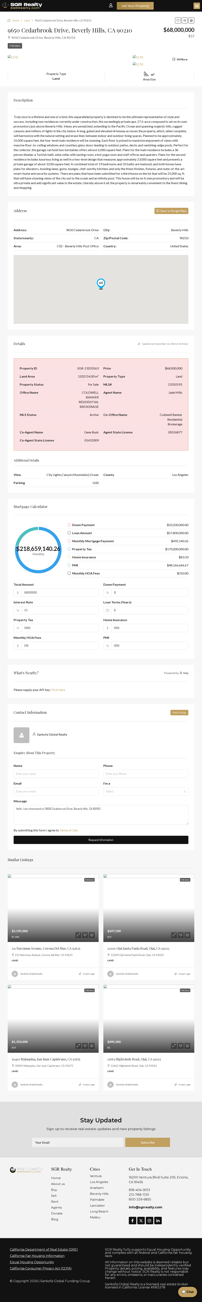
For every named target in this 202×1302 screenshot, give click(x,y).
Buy (54, 1190)
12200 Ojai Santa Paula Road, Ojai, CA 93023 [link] (138, 948)
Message (20, 801)
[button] (197, 6)
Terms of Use (69, 830)
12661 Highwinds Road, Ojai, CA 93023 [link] (134, 1059)
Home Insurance (115, 620)
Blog (54, 1219)
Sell (53, 1196)
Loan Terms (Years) (117, 602)
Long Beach (99, 1211)
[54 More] (163, 64)
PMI (106, 637)
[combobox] (145, 791)
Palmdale (97, 1199)
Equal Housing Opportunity (32, 1262)
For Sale (15, 45)
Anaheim (97, 1188)
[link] (53, 908)
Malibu (95, 1217)
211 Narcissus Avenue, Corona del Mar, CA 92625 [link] (46, 948)
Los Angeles (99, 1182)
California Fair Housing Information (37, 1256)
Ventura (96, 1176)
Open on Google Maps (173, 211)
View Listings (179, 712)
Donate (57, 1213)
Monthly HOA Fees (27, 637)
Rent (54, 1201)
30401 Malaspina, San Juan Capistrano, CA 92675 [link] (46, 1059)
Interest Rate (23, 602)
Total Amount (24, 584)
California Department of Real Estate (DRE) (44, 1249)
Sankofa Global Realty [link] (31, 973)
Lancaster (97, 1205)
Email (18, 783)
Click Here (57, 690)
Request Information (101, 840)
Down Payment (114, 584)
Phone (108, 765)
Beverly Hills (99, 1194)
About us (58, 1184)
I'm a (106, 783)
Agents (56, 1207)
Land (27, 20)
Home (15, 20)
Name (18, 765)
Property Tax (23, 620)
